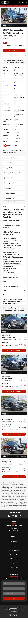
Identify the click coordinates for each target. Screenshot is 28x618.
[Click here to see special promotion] (14, 5)
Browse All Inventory (14, 50)
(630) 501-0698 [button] (15, 531)
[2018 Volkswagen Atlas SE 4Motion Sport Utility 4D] (14, 323)
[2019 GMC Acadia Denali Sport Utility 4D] (14, 405)
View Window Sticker (12, 145)
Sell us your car (14, 558)
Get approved (14, 563)
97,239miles (22, 421)
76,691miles (22, 339)
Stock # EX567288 (6, 335)
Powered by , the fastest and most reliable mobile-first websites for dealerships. (14, 609)
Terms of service (14, 567)
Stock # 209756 (5, 417)
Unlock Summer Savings (15, 350)
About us (14, 546)
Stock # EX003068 (6, 376)
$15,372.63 (6, 343)
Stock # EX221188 (6, 459)
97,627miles (22, 380)
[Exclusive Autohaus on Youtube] (12, 516)
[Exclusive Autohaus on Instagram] (16, 516)
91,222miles (22, 464)
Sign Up (14, 598)
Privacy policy (14, 554)
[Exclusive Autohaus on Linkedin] (19, 516)
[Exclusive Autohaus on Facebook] (8, 516)
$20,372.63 (6, 384)
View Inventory (14, 541)
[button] (20, 2)
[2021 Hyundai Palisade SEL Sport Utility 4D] (14, 448)
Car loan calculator (14, 550)
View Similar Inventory (14, 55)
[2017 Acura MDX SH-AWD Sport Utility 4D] (14, 364)
